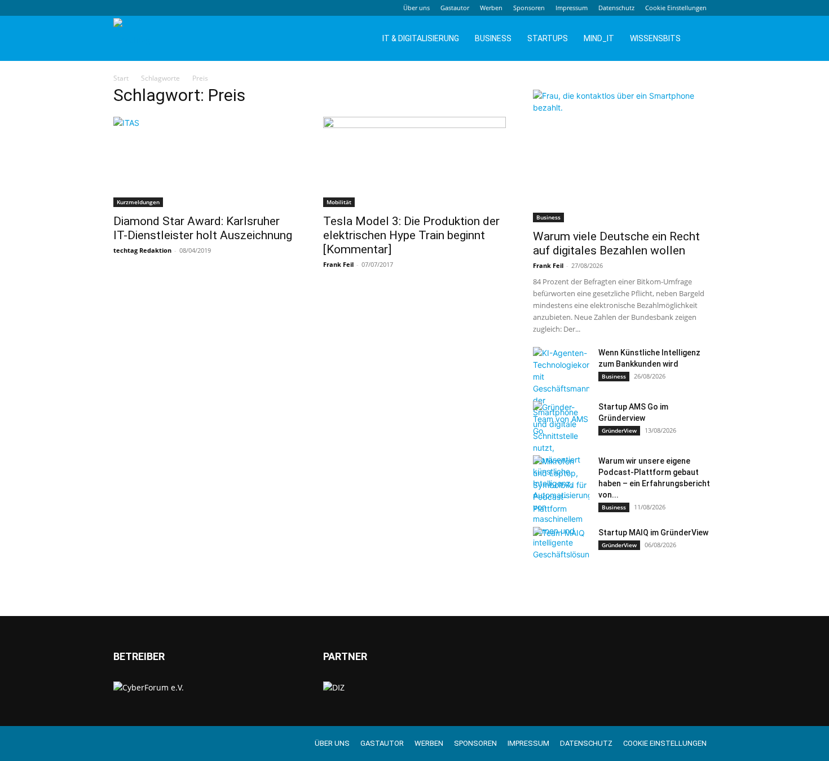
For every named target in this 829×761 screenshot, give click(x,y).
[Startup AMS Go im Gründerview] (561, 421)
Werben (491, 7)
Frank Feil (338, 264)
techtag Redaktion (142, 250)
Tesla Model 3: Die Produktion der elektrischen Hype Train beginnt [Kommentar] (411, 235)
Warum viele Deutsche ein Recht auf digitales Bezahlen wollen (616, 243)
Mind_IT (599, 38)
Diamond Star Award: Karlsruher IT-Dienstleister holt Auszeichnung (202, 228)
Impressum (571, 7)
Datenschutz (616, 7)
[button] (702, 39)
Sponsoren (529, 7)
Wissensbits (655, 38)
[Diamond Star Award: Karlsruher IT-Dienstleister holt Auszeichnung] (204, 162)
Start (121, 78)
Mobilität (339, 202)
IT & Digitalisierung (420, 38)
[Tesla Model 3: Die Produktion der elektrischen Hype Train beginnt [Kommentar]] (414, 162)
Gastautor (454, 7)
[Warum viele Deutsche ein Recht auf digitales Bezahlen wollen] (624, 156)
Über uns (416, 7)
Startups (547, 38)
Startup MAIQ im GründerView (653, 532)
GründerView (619, 430)
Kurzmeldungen (138, 202)
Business (493, 38)
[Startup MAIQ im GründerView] (561, 546)
